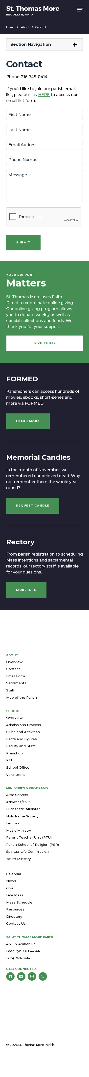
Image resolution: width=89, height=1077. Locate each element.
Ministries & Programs (27, 788)
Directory (14, 916)
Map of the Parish (21, 697)
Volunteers (15, 775)
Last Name (20, 130)
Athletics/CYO (18, 802)
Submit (23, 242)
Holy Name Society (22, 816)
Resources (15, 909)
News (11, 881)
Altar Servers (17, 795)
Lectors (12, 823)
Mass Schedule (19, 902)
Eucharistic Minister (23, 809)
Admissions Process (23, 725)
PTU (10, 760)
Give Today (44, 343)
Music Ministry (18, 830)
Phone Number (24, 160)
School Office (17, 767)
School (13, 711)
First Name (20, 115)
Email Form (15, 676)
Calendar (13, 874)
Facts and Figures (21, 739)
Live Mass (14, 895)
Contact (40, 27)
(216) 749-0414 (18, 958)
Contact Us (16, 923)
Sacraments (16, 683)
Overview (14, 662)
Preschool (14, 753)
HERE (44, 94)
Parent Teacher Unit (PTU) (29, 837)
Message (18, 175)
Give (10, 888)
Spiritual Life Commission (27, 851)
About (25, 27)
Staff (10, 690)
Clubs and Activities (23, 732)
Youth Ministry (18, 859)
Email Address (23, 145)
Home (10, 27)
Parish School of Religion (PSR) (32, 845)
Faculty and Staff (20, 746)
